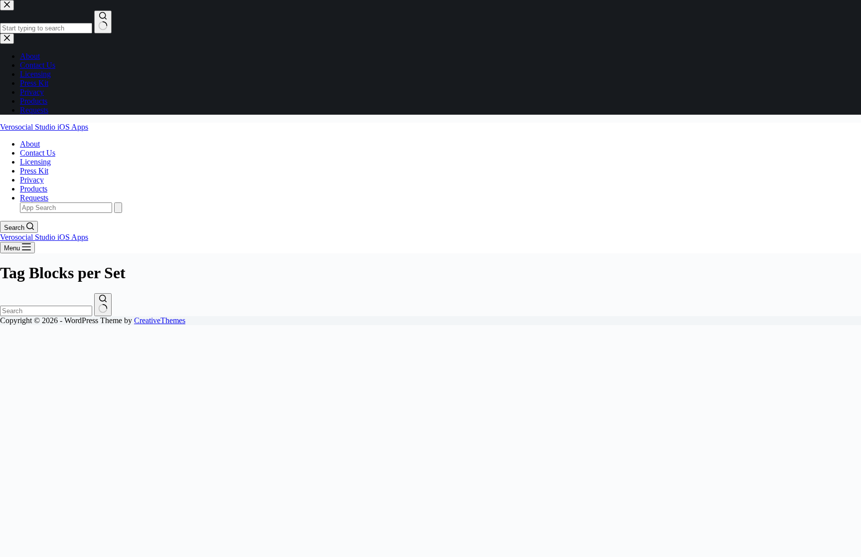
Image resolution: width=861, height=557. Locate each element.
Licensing (35, 162)
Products (33, 189)
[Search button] (103, 304)
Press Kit (34, 171)
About (30, 144)
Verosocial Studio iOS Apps (44, 127)
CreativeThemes (159, 320)
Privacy (32, 180)
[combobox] (46, 311)
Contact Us (37, 153)
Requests (34, 197)
